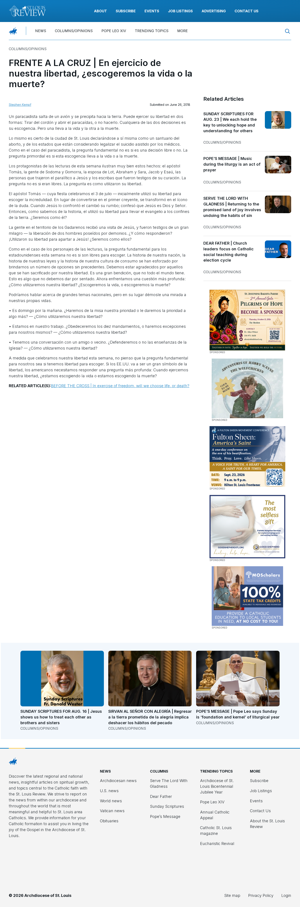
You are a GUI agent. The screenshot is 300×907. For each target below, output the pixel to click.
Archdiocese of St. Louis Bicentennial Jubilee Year (217, 786)
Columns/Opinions (74, 31)
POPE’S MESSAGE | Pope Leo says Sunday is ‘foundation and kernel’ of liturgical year (238, 714)
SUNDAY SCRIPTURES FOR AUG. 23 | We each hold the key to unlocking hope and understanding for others (230, 122)
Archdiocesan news (118, 780)
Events (152, 11)
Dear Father (161, 796)
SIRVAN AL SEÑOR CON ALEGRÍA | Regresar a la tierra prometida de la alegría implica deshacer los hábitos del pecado (150, 717)
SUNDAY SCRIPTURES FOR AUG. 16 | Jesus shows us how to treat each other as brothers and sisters (61, 717)
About (100, 11)
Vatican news (112, 810)
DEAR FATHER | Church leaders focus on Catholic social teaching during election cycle (228, 251)
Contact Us (246, 11)
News (40, 31)
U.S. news (109, 790)
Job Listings (180, 11)
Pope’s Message (165, 816)
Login (286, 895)
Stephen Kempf (20, 104)
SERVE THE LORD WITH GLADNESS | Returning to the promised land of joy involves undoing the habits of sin (232, 207)
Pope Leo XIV (113, 31)
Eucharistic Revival (217, 843)
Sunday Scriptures (167, 806)
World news (111, 801)
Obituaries (109, 821)
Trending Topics (151, 31)
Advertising (214, 11)
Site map (232, 895)
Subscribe (126, 11)
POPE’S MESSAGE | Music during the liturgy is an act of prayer (231, 164)
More (182, 31)
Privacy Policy (260, 895)
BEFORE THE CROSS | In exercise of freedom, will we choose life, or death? (120, 385)
